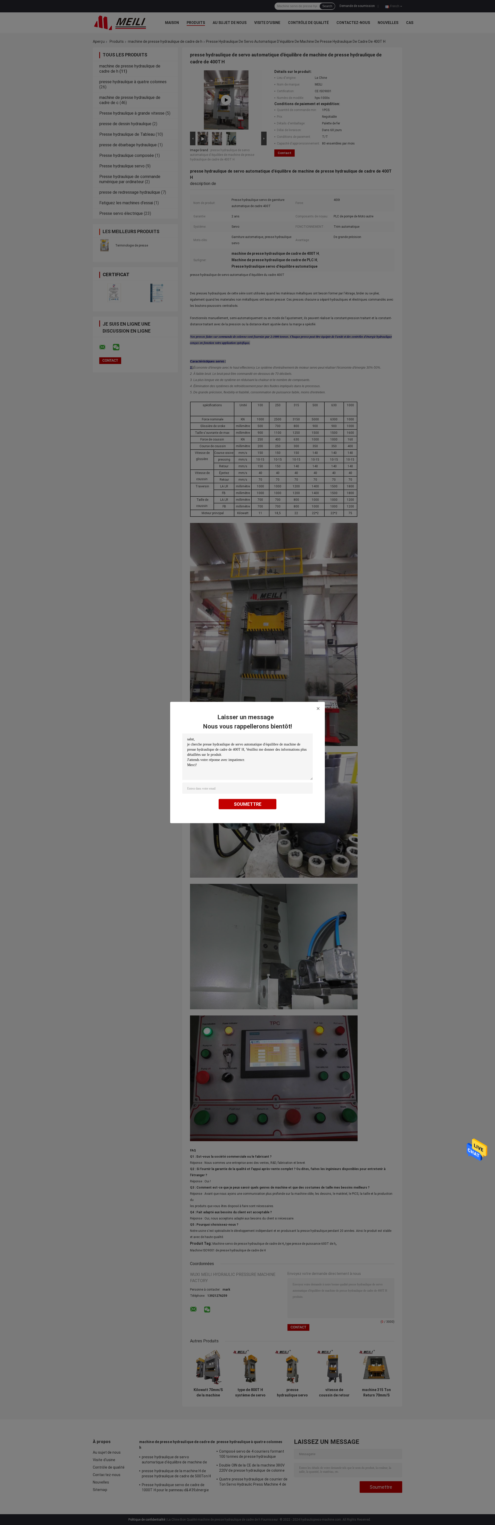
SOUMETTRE (247, 804)
